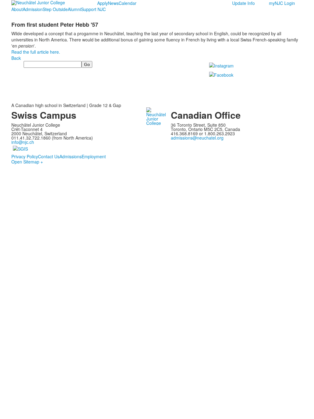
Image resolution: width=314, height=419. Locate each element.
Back (16, 58)
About (17, 9)
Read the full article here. (35, 52)
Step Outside (55, 9)
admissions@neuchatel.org (197, 138)
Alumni (74, 9)
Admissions (70, 156)
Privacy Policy (24, 156)
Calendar (127, 3)
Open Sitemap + (27, 162)
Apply (102, 3)
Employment (94, 156)
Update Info (243, 3)
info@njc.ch (22, 142)
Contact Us (48, 156)
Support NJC (93, 9)
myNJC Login (282, 3)
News (113, 3)
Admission (33, 9)
